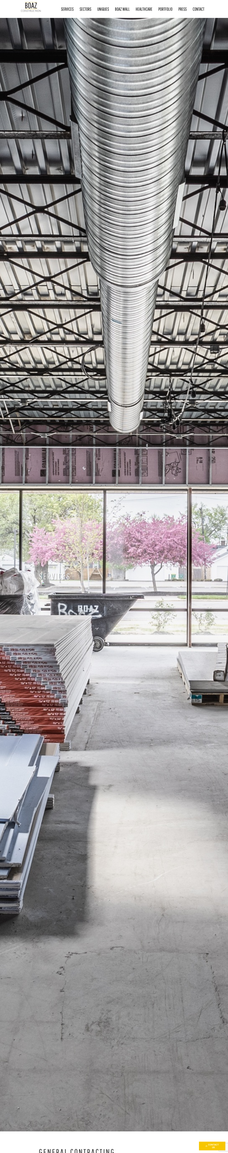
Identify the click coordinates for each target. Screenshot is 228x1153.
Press (182, 9)
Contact (198, 9)
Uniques (103, 9)
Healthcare (144, 9)
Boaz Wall (122, 9)
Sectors (85, 9)
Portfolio (165, 9)
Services (67, 9)
